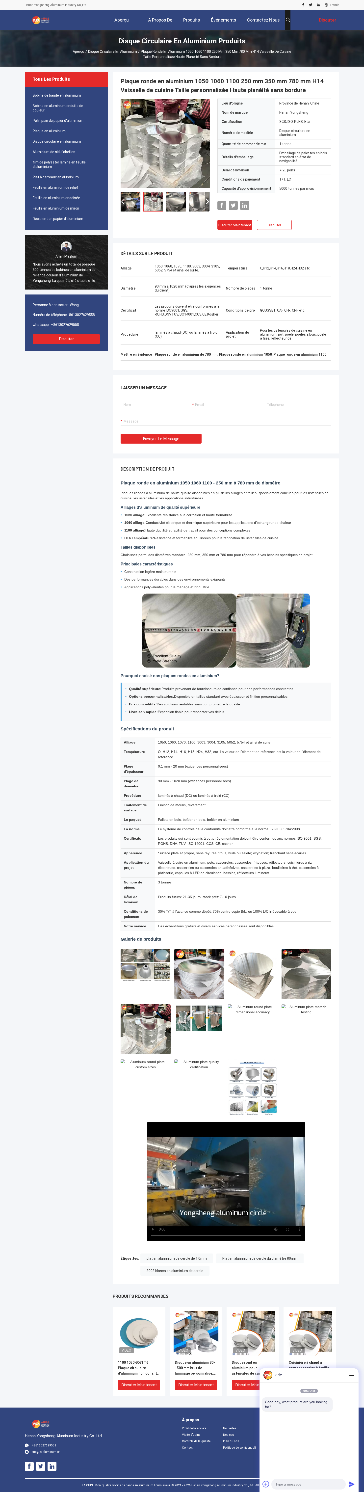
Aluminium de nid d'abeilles (54, 152)
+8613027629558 (65, 325)
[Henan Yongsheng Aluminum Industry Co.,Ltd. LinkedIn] (318, 5)
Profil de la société (194, 1428)
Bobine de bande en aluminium (57, 95)
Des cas (228, 1435)
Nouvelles (229, 1428)
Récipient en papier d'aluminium (58, 219)
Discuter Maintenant (234, 225)
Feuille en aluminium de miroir (56, 208)
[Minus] (352, 1375)
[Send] (352, 1484)
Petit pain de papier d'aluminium (58, 121)
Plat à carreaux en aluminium (56, 177)
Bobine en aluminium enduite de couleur (58, 108)
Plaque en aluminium (49, 131)
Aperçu (78, 51)
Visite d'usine (191, 1435)
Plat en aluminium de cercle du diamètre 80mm (259, 1258)
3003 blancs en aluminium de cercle (175, 1271)
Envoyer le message (161, 438)
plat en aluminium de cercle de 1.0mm (177, 1258)
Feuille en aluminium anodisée (56, 198)
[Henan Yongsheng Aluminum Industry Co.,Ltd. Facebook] (303, 5)
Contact (187, 1447)
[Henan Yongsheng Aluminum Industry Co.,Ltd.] (41, 20)
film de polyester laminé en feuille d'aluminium (59, 164)
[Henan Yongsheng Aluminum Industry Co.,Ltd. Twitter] (310, 5)
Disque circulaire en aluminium (112, 51)
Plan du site (231, 1441)
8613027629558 (82, 315)
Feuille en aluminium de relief (55, 187)
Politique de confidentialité (239, 1447)
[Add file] (265, 1484)
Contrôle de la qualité (196, 1441)
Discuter (66, 339)
